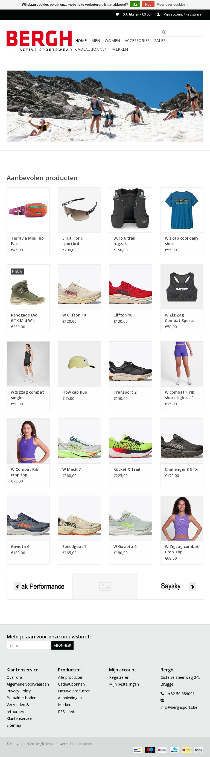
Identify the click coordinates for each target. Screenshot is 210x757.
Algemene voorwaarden (28, 684)
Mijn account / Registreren (183, 14)
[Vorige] (17, 586)
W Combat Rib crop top (24, 472)
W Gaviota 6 (124, 546)
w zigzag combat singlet (27, 395)
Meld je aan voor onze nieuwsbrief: (49, 637)
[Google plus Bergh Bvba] (159, 636)
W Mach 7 (71, 469)
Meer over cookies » (172, 5)
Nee (148, 5)
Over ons (15, 677)
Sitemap (14, 725)
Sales (159, 40)
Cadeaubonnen (91, 49)
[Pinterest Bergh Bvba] (169, 636)
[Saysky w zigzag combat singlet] (28, 363)
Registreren (119, 677)
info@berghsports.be (179, 707)
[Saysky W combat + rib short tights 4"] (182, 363)
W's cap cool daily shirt (182, 241)
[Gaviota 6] (28, 518)
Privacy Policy (19, 690)
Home (81, 40)
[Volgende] (192, 586)
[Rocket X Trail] (130, 440)
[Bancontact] (137, 749)
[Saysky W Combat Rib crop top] (28, 440)
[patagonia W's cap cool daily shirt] (182, 209)
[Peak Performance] (39, 586)
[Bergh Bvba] (40, 41)
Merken (120, 49)
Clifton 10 (122, 315)
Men (95, 40)
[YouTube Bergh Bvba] (179, 636)
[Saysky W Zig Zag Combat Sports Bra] (182, 286)
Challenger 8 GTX (181, 469)
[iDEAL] (186, 749)
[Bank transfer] (197, 749)
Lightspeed (83, 743)
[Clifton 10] (130, 286)
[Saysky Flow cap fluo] (79, 363)
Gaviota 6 (20, 546)
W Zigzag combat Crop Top (182, 549)
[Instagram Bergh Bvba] (199, 636)
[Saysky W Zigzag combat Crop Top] (182, 518)
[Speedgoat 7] (79, 518)
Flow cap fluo (74, 392)
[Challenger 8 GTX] (182, 440)
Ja (135, 5)
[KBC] (174, 749)
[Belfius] (162, 749)
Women (112, 40)
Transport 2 (124, 392)
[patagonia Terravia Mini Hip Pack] (28, 209)
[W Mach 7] (79, 440)
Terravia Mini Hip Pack (27, 241)
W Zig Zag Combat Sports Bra (179, 317)
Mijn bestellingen (124, 684)
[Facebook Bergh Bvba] (140, 636)
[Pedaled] (105, 586)
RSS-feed (66, 711)
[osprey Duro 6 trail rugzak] (130, 209)
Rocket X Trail (126, 469)
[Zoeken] (164, 32)
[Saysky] (170, 586)
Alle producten (70, 677)
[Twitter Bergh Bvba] (149, 636)
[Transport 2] (130, 363)
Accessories (137, 40)
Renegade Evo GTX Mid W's (24, 317)
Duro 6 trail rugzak (124, 241)
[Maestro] (149, 749)
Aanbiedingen (70, 697)
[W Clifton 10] (79, 286)
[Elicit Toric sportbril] (79, 209)
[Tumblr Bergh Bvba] (189, 636)
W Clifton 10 (74, 315)
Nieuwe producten (74, 690)
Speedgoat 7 (74, 546)
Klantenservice (19, 718)
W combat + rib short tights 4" (179, 395)
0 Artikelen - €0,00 (136, 14)
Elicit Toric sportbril (72, 241)
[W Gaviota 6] (130, 518)
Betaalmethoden (21, 697)
